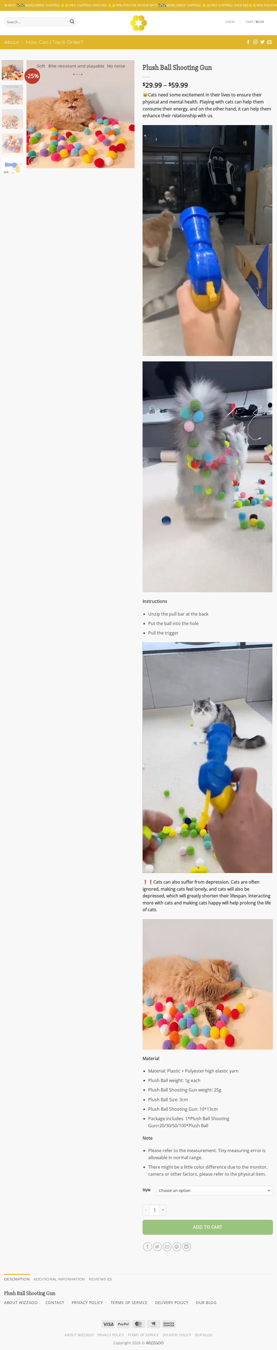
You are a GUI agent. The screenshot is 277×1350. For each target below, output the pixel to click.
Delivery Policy (177, 1335)
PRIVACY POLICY (87, 1302)
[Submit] (71, 21)
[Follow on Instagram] (255, 42)
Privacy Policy (110, 1335)
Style (146, 1190)
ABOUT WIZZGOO (21, 1302)
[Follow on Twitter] (262, 42)
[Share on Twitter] (157, 1246)
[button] (230, 22)
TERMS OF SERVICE (129, 1302)
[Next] (125, 114)
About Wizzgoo (79, 1335)
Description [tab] (17, 1279)
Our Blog (203, 1335)
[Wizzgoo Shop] (139, 23)
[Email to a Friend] (167, 1246)
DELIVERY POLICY (171, 1302)
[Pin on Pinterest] (176, 1246)
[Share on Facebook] (147, 1246)
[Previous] (36, 114)
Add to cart (207, 1227)
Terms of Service (143, 1335)
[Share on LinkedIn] (186, 1246)
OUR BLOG (206, 1302)
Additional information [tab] (59, 1279)
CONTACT (54, 1302)
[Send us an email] (269, 42)
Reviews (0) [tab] (100, 1279)
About (11, 42)
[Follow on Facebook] (248, 42)
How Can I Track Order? (55, 42)
